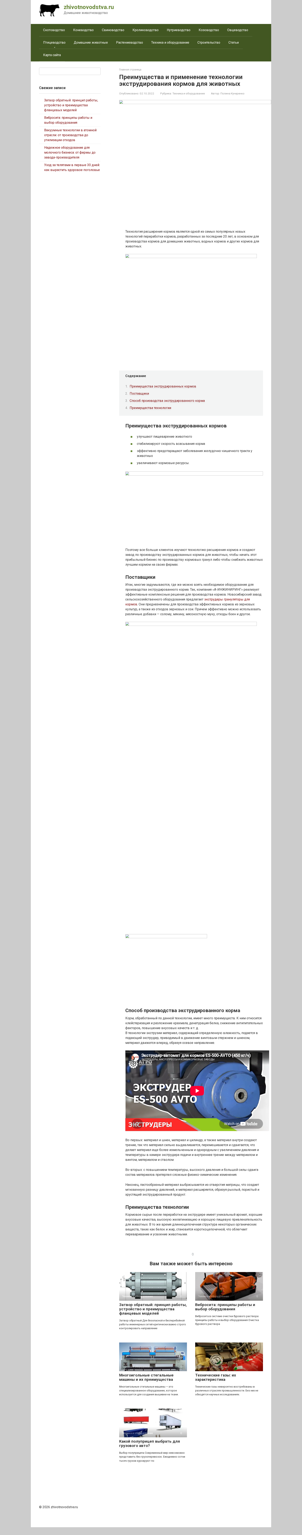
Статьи (233, 42)
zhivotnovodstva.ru (89, 7)
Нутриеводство (178, 30)
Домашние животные (91, 42)
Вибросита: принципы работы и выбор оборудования (225, 1306)
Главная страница (130, 69)
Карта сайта (52, 55)
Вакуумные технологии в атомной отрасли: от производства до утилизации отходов (70, 135)
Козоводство (209, 30)
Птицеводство (54, 42)
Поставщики (139, 393)
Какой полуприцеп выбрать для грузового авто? (149, 1443)
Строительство (208, 42)
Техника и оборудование (170, 42)
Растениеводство (129, 42)
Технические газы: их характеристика (215, 1377)
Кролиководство (146, 30)
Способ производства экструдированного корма (167, 401)
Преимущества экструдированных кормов (163, 386)
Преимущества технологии (150, 408)
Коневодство (83, 30)
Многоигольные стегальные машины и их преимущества (146, 1377)
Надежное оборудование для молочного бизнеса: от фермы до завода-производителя (70, 152)
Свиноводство (113, 30)
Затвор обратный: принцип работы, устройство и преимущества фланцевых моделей (153, 1309)
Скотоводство (54, 30)
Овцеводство (237, 30)
